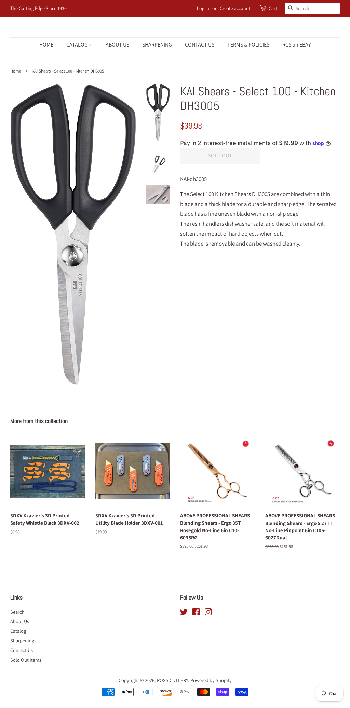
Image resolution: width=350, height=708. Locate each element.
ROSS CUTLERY (172, 680)
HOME (46, 44)
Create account (235, 8)
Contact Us (21, 650)
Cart (273, 8)
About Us (19, 621)
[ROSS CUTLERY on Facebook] (196, 613)
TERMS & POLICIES (248, 44)
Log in (203, 8)
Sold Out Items (25, 660)
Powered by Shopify (211, 680)
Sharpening (22, 640)
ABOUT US (117, 44)
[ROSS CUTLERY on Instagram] (208, 613)
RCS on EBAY (296, 44)
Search (17, 611)
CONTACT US (199, 44)
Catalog (18, 631)
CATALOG (77, 44)
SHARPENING (157, 44)
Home (15, 71)
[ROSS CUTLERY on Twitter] (184, 613)
